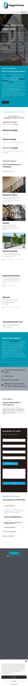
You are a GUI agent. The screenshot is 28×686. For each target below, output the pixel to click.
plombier (9, 76)
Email (4, 449)
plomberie (13, 41)
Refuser (14, 681)
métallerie (21, 41)
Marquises (6, 297)
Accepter (14, 677)
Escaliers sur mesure (10, 195)
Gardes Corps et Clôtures (11, 275)
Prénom (4, 438)
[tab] (14, 509)
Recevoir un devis (10, 130)
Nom (4, 443)
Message (5, 467)
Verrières (6, 223)
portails (13, 412)
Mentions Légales (14, 684)
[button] (26, 661)
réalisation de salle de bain (9, 409)
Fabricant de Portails (10, 251)
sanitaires (11, 82)
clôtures (9, 412)
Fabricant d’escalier (9, 139)
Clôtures (15, 148)
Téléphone (5, 455)
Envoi (14, 483)
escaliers (5, 412)
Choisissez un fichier (10, 463)
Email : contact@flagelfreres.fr (10, 531)
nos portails (15, 124)
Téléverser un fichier (7, 461)
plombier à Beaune (14, 341)
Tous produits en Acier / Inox (13, 321)
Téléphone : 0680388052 (8, 535)
